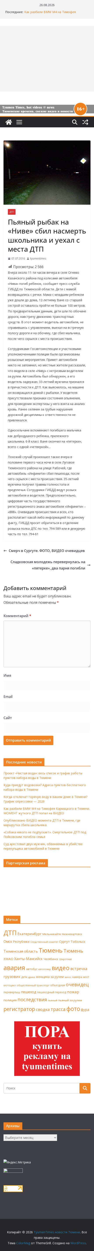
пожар (73, 991)
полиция (10, 1000)
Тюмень (51, 950)
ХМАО (8, 959)
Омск (7, 941)
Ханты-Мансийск (28, 958)
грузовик (11, 976)
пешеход (28, 992)
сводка (43, 1009)
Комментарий (17, 615)
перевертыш (11, 992)
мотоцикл (9, 985)
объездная (57, 985)
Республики (21, 942)
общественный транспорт (33, 985)
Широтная (65, 959)
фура (85, 1009)
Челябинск (51, 959)
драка (31, 977)
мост (86, 977)
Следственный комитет (44, 941)
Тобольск (78, 941)
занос (67, 977)
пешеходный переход (51, 992)
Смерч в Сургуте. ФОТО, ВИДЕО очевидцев (47, 550)
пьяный (52, 1000)
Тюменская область (20, 951)
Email (7, 696)
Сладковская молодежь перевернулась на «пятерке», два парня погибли (47, 565)
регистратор (19, 1008)
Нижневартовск (72, 934)
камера (77, 977)
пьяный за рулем (70, 1000)
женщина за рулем (50, 977)
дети (24, 977)
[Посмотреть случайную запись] (85, 122)
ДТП (12, 211)
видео (61, 968)
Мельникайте (51, 934)
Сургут (64, 941)
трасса (58, 1009)
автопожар (44, 969)
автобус (31, 969)
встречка (78, 968)
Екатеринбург (29, 933)
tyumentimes (38, 258)
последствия (32, 999)
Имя (7, 675)
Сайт (7, 717)
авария (14, 967)
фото (73, 1009)
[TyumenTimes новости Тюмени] (8, 122)
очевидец (77, 984)
